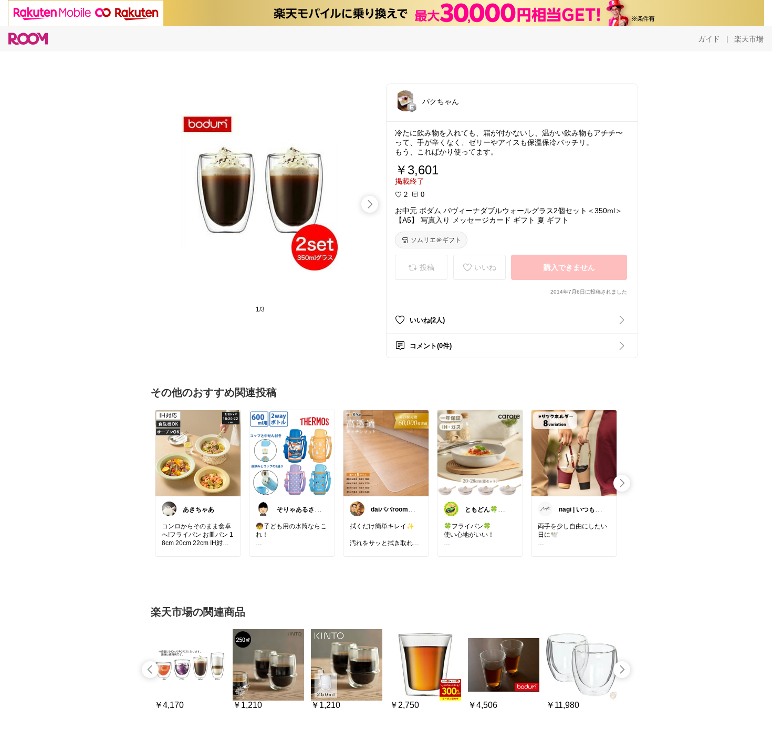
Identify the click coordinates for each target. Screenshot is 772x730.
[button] (405, 100)
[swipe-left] (150, 669)
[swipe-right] (369, 204)
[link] (198, 452)
